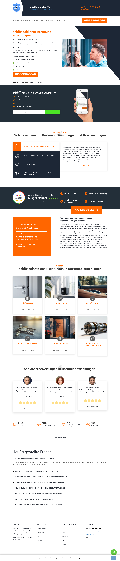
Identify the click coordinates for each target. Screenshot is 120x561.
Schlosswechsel (60, 344)
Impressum (49, 20)
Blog (63, 20)
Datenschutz (65, 536)
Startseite (16, 20)
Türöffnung (27, 303)
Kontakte (57, 20)
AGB (63, 528)
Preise (42, 20)
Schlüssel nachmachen (27, 344)
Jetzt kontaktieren (82, 165)
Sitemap (64, 544)
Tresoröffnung (60, 303)
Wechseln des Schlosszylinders (92, 345)
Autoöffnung (92, 303)
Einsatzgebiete (25, 20)
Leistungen (35, 20)
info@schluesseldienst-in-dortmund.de (40, 9)
